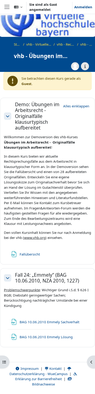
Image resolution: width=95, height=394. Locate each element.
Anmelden (83, 7)
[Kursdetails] (85, 66)
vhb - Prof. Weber (86, 44)
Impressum (29, 368)
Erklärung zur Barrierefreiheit (38, 378)
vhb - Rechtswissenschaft (66, 44)
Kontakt (55, 368)
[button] (18, 7)
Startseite (17, 44)
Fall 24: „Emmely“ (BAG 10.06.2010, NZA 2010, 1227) (47, 278)
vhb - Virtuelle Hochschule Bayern (39, 44)
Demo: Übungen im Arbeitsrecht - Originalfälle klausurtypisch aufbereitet (37, 116)
